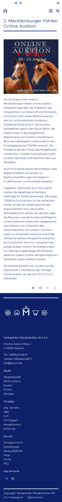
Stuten (8, 385)
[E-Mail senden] (33, 288)
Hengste (9, 393)
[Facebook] (16, 3)
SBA (6, 412)
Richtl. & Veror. (12, 381)
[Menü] (50, 11)
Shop (7, 455)
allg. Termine (11, 407)
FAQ (6, 463)
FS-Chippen (11, 420)
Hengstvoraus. (12, 424)
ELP (6, 416)
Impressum (16, 497)
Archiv (7, 459)
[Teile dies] (40, 288)
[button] (57, 11)
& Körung (9, 428)
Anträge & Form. (13, 442)
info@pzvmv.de (13, 363)
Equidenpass (11, 446)
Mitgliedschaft (12, 377)
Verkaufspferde (13, 451)
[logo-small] (58, 2)
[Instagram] (20, 3)
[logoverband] (5, 11)
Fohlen (8, 389)
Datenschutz (35, 497)
